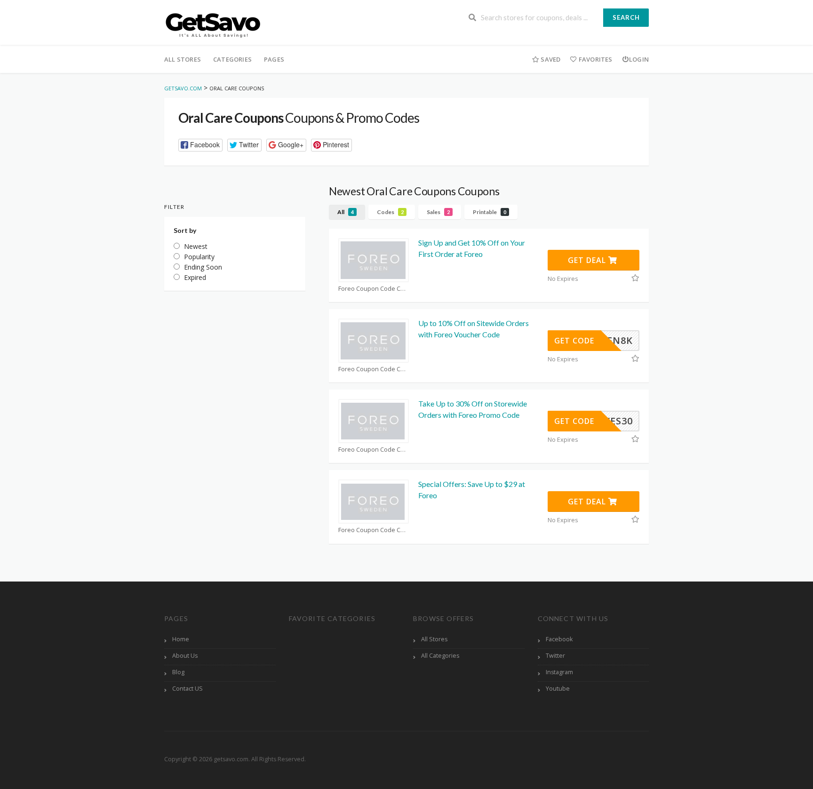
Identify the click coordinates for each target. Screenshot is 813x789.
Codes (390, 211)
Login (639, 59)
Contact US (187, 689)
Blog (178, 672)
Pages (274, 59)
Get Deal (588, 260)
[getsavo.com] (213, 23)
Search (626, 17)
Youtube (558, 689)
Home (180, 639)
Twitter (555, 656)
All (345, 211)
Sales (438, 211)
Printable (489, 211)
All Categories (440, 656)
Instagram (559, 672)
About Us (185, 656)
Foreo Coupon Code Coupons (373, 289)
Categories (232, 59)
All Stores (182, 59)
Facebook (559, 639)
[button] (200, 145)
